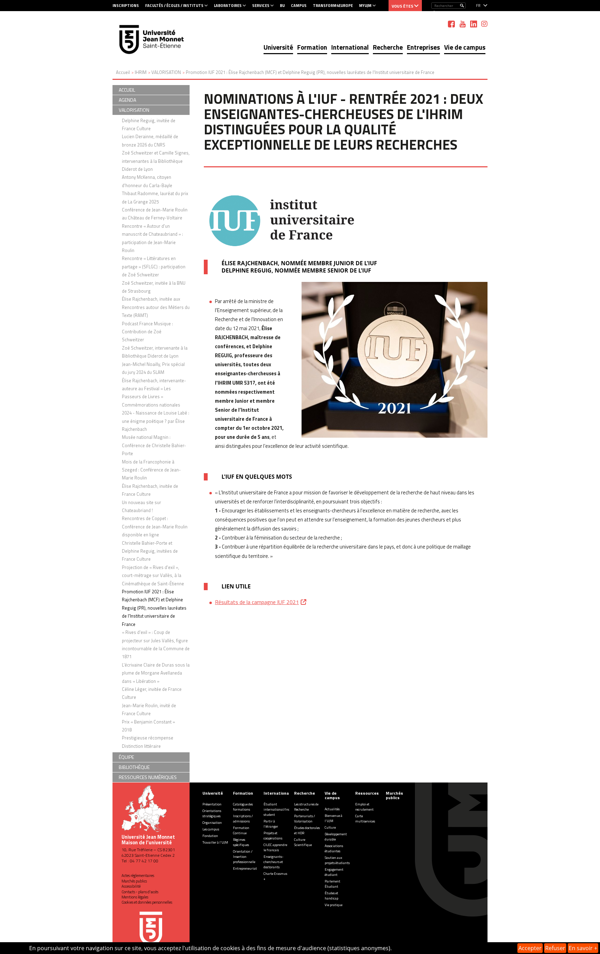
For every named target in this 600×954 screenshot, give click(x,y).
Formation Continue (241, 830)
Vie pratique (333, 904)
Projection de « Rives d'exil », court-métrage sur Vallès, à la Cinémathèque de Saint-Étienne (153, 575)
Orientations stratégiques (211, 813)
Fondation (210, 835)
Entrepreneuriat (245, 868)
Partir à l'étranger (271, 824)
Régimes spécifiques (241, 842)
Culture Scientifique (303, 842)
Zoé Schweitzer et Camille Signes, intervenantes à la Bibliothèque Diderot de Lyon (156, 161)
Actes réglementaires (138, 875)
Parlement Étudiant (332, 884)
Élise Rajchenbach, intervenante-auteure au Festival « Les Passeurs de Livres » (154, 388)
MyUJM (365, 5)
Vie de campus (464, 47)
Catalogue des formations (243, 807)
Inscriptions (125, 5)
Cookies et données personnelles (147, 902)
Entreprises (423, 47)
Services (260, 5)
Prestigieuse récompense (147, 737)
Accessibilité (131, 886)
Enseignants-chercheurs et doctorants (273, 862)
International (350, 47)
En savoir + (583, 948)
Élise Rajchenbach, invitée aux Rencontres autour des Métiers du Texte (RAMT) (156, 307)
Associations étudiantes (334, 848)
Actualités (332, 809)
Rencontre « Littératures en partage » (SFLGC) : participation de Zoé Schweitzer (153, 266)
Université (278, 47)
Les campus (210, 829)
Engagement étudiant (334, 872)
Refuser (555, 948)
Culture (330, 827)
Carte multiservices (365, 818)
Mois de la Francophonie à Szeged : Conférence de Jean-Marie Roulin (151, 470)
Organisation (212, 822)
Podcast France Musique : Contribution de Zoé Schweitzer (147, 331)
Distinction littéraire (141, 746)
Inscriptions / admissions (243, 818)
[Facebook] (451, 24)
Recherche (388, 47)
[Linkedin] (473, 24)
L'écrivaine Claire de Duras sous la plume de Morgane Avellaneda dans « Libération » (156, 673)
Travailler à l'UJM (215, 842)
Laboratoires (228, 5)
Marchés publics (134, 881)
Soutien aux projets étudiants (337, 860)
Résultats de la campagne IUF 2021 (257, 602)
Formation (312, 47)
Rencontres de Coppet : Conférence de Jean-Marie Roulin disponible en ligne (155, 526)
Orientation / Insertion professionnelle (244, 856)
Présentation (212, 804)
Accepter (530, 948)
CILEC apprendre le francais (275, 847)
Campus (299, 5)
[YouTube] (462, 24)
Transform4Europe (333, 5)
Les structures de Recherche (306, 807)
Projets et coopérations (273, 835)
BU (282, 5)
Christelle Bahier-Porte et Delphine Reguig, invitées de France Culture (150, 551)
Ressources (367, 793)
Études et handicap (331, 895)
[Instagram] (484, 24)
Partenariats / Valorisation (304, 818)
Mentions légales (135, 897)
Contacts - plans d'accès (140, 892)
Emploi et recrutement (364, 807)
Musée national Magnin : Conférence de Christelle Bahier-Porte (154, 445)
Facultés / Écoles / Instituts (174, 5)
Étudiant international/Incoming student (281, 809)
